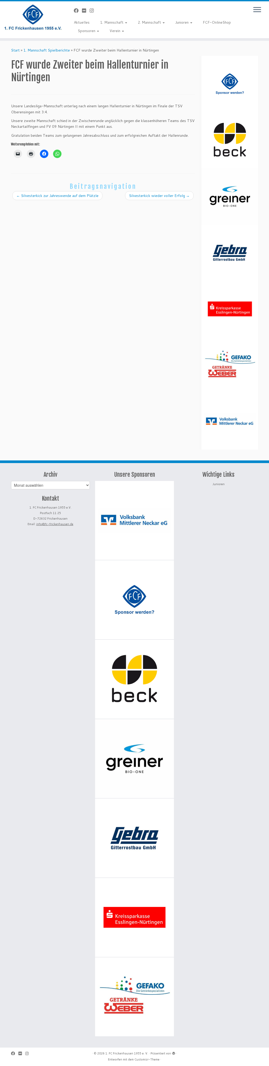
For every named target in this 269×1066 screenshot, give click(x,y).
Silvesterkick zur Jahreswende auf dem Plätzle (57, 195)
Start (15, 50)
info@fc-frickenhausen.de (54, 524)
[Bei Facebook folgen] (78, 10)
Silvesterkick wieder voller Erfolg (159, 195)
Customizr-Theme (146, 1059)
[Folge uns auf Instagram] (93, 10)
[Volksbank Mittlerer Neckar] (230, 421)
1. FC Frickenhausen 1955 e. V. (126, 1053)
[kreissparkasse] (230, 309)
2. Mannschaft (150, 22)
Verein (115, 30)
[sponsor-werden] (230, 84)
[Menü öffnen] (257, 10)
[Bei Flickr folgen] (86, 10)
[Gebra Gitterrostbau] (230, 253)
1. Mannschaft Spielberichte (46, 50)
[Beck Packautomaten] (230, 140)
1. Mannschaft (112, 22)
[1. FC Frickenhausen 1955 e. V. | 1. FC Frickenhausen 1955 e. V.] (31, 17)
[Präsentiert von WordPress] (173, 1052)
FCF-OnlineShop (217, 22)
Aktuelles (82, 22)
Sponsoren (87, 30)
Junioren (182, 22)
